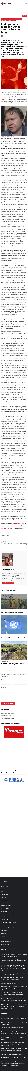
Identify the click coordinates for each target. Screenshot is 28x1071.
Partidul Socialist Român (6, 941)
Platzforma (4, 1013)
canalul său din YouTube (6, 530)
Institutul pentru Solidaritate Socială (8, 927)
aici (24, 519)
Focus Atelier (4, 916)
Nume (2, 679)
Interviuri (4, 20)
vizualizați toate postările (8, 582)
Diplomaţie (19, 18)
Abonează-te (4, 717)
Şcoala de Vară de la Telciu (6, 925)
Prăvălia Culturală (5, 908)
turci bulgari (9, 535)
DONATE (23, 15)
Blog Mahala (3, 933)
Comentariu (4, 687)
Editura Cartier (4, 900)
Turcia (14, 20)
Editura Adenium (4, 894)
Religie (9, 20)
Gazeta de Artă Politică (6, 905)
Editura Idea (3, 891)
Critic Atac (4, 949)
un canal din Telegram (17, 523)
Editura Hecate (4, 897)
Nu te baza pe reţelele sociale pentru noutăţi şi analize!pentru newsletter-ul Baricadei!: (7, 716)
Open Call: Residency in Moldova (8, 1018)
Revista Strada (4, 911)
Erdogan (11, 532)
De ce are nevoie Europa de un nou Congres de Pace (14, 637)
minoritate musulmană (19, 532)
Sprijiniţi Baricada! (5, 886)
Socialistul (3, 936)
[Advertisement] (14, 10)
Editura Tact (3, 889)
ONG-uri (3, 535)
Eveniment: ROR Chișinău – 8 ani (8, 1037)
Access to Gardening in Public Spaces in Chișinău (11, 1057)
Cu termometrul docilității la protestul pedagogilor (11, 1022)
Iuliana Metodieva (8, 35)
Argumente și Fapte (5, 902)
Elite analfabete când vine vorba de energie (12, 612)
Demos (2, 938)
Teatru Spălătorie (4, 919)
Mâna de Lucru (4, 930)
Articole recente (5, 18)
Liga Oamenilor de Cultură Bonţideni (8, 922)
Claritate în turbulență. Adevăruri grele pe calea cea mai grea (14, 981)
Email (15, 679)
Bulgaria (13, 18)
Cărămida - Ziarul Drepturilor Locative (9, 913)
